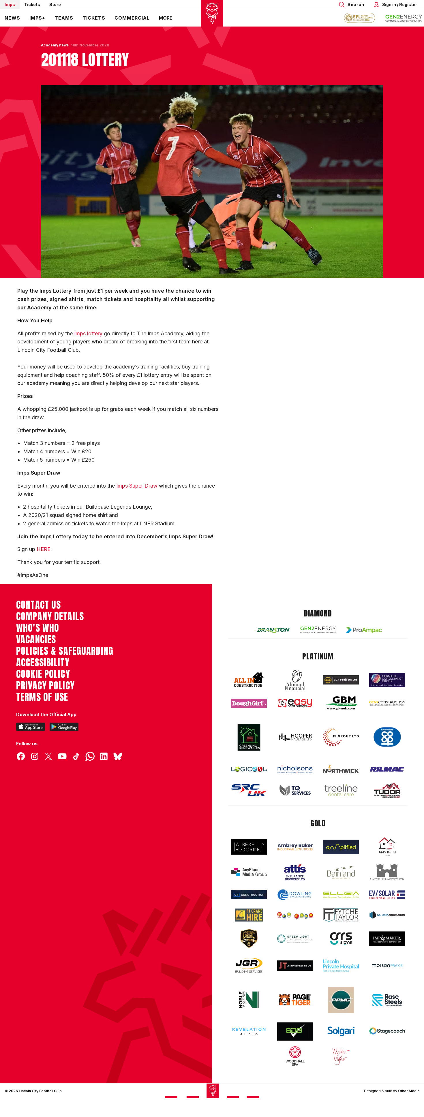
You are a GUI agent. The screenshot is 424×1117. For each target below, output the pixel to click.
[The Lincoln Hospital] (341, 965)
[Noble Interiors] (249, 999)
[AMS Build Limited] (387, 847)
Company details (50, 616)
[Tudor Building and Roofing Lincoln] (387, 790)
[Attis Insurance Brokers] (295, 872)
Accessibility (43, 662)
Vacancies (36, 639)
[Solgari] (341, 1031)
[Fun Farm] (295, 915)
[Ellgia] (341, 895)
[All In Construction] (249, 680)
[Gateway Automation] (387, 914)
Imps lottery (88, 333)
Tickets (32, 4)
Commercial (132, 18)
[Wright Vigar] (341, 1056)
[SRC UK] (249, 790)
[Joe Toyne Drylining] (295, 965)
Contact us (38, 605)
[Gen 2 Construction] (387, 703)
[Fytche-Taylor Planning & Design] (341, 915)
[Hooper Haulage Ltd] (295, 737)
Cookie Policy (43, 674)
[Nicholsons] (295, 769)
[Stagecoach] (387, 1031)
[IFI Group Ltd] (341, 737)
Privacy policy (45, 685)
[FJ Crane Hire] (249, 915)
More (165, 18)
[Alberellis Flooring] (249, 847)
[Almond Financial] (295, 680)
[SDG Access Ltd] (295, 1031)
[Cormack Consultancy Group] (387, 680)
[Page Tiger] (295, 999)
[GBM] (341, 703)
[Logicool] (249, 769)
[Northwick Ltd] (341, 769)
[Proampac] (364, 630)
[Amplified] (341, 847)
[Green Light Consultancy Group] (295, 938)
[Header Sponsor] (404, 18)
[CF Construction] (249, 894)
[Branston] (272, 630)
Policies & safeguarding (64, 651)
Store (55, 4)
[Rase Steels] (387, 1000)
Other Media (408, 1091)
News (12, 18)
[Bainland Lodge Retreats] (341, 872)
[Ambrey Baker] (295, 847)
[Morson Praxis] (387, 965)
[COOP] (387, 737)
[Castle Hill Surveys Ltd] (387, 872)
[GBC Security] (249, 938)
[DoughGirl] (249, 703)
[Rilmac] (387, 769)
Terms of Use (42, 697)
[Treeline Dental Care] (341, 790)
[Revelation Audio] (249, 1031)
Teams (64, 18)
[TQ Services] (295, 790)
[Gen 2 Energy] (318, 630)
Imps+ (37, 18)
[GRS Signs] (341, 938)
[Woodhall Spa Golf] (295, 1056)
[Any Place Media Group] (249, 872)
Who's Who (37, 628)
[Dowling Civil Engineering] (295, 894)
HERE (43, 549)
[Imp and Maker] (387, 938)
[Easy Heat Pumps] (295, 703)
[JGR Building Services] (249, 965)
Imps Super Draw (136, 486)
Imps (10, 4)
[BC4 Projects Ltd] (341, 680)
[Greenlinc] (249, 737)
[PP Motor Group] (341, 1000)
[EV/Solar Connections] (387, 894)
